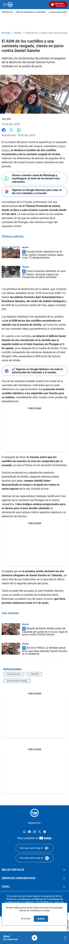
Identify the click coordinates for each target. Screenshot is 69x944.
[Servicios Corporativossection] (64, 878)
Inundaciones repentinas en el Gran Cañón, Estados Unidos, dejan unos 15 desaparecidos (42, 254)
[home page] (34, 813)
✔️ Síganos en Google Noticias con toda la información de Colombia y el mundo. (37, 371)
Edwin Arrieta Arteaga (17, 680)
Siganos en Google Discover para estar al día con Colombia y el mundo (36, 191)
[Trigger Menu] (5, 4)
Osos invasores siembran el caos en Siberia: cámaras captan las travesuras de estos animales (43, 274)
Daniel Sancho (14, 674)
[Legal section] (64, 886)
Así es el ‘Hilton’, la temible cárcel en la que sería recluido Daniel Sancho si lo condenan (44, 651)
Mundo (17, 33)
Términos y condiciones (18, 899)
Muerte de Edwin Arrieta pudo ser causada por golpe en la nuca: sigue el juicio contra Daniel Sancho (44, 631)
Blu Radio (6, 33)
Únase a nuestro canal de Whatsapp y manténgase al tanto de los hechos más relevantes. (36, 178)
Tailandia (34, 674)
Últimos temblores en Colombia (30, 12)
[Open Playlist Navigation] (65, 937)
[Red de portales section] (64, 869)
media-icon (34, 938)
